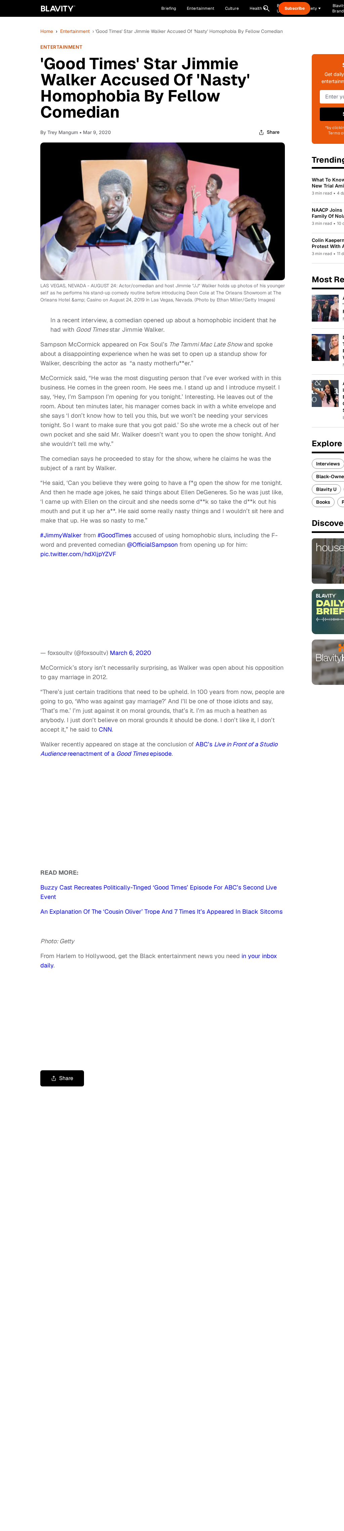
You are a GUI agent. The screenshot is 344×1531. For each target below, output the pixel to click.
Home (46, 31)
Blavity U (326, 489)
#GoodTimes (114, 535)
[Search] (266, 8)
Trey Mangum (62, 132)
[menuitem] (257, 8)
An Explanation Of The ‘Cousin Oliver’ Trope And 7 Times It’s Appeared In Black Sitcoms (161, 911)
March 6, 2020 (130, 653)
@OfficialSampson (152, 544)
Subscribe (295, 8)
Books (323, 502)
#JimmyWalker (61, 535)
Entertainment (75, 31)
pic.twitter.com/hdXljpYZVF (78, 554)
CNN (105, 729)
